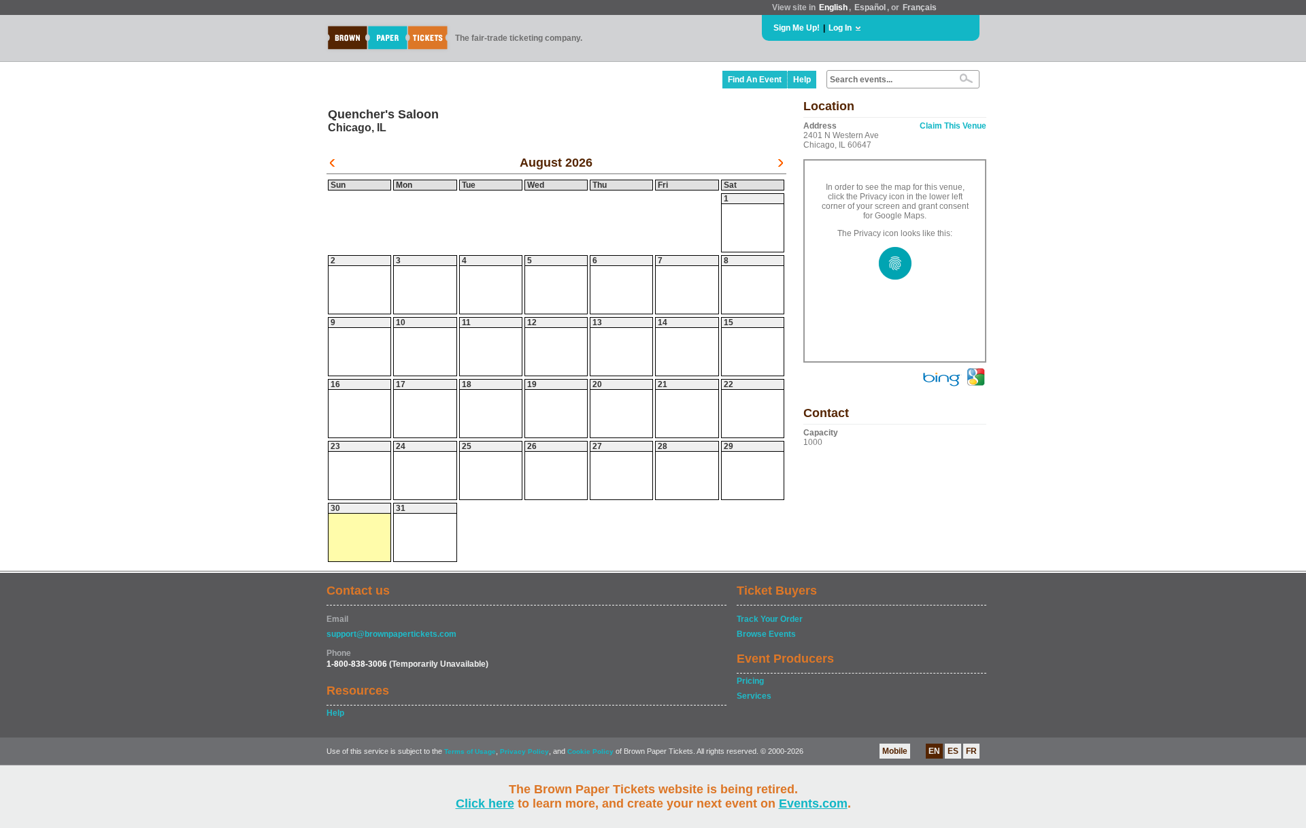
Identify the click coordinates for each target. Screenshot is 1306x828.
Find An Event (755, 79)
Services (754, 696)
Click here (485, 803)
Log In (840, 28)
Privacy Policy (524, 751)
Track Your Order (770, 619)
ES (953, 751)
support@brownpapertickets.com (391, 634)
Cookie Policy (590, 751)
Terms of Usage (470, 751)
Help (802, 79)
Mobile (894, 751)
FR (971, 751)
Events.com (813, 803)
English (833, 7)
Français (920, 7)
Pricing (750, 681)
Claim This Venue (953, 126)
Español (870, 7)
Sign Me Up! (796, 28)
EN (934, 751)
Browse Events (766, 634)
